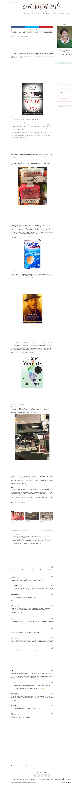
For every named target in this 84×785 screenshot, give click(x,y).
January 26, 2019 (14, 526)
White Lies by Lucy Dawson (19, 36)
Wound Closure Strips (18, 207)
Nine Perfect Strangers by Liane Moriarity (24, 326)
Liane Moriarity (14, 157)
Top (71, 782)
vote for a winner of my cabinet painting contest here (27, 500)
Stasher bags (47, 162)
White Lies (32, 53)
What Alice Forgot (43, 342)
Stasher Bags (15, 160)
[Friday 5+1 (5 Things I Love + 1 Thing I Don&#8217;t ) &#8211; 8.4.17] (17, 516)
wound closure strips (49, 232)
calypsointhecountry (15, 594)
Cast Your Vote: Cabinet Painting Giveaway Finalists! (20, 530)
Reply (52, 576)
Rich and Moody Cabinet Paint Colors (47, 530)
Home (16, 13)
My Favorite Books (64, 13)
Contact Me (55, 13)
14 (52, 526)
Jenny (20, 526)
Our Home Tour (46, 13)
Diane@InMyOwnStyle (15, 576)
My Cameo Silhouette (18, 404)
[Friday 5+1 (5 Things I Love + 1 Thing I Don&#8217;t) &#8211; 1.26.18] (46, 516)
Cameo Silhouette (33, 476)
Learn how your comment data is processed (34, 765)
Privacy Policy (34, 782)
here (70, 779)
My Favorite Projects (25, 13)
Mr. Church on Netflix (18, 271)
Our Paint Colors (36, 13)
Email (58, 94)
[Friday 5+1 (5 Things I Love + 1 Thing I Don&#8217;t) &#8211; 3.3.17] (32, 516)
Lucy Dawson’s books (46, 154)
